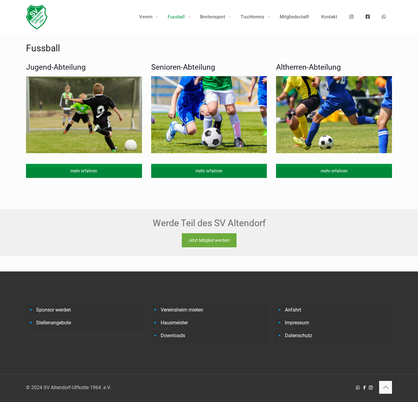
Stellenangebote (53, 323)
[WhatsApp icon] (358, 387)
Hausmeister (174, 323)
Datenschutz (298, 335)
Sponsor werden (53, 310)
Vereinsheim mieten (182, 310)
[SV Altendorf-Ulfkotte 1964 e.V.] (36, 17)
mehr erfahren (83, 170)
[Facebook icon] (364, 387)
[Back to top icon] (385, 387)
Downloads (173, 335)
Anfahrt (293, 310)
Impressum (297, 323)
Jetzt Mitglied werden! (209, 240)
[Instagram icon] (370, 387)
